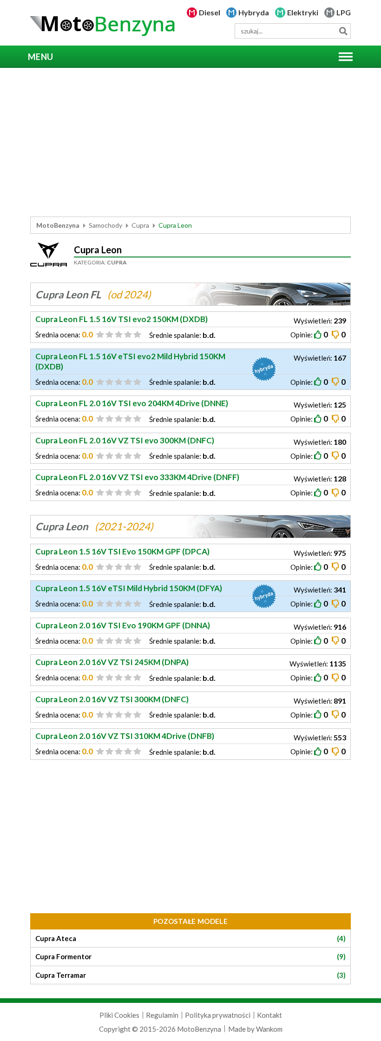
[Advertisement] (190, 142)
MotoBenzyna (57, 225)
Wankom (269, 1029)
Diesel (209, 12)
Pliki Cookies (119, 1015)
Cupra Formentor (190, 956)
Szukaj (343, 31)
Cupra (140, 225)
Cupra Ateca (190, 938)
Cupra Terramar (190, 975)
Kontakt (269, 1015)
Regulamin (162, 1015)
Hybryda (253, 12)
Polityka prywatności (217, 1015)
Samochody (105, 225)
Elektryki (302, 12)
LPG (343, 12)
